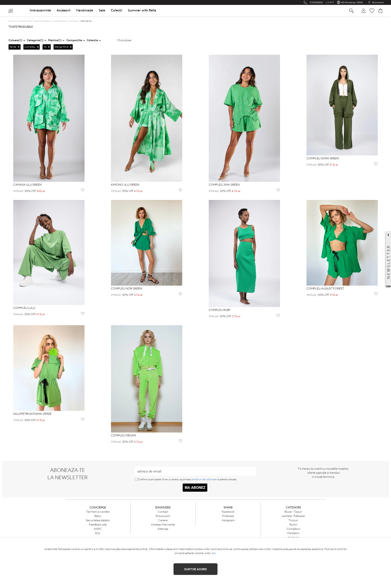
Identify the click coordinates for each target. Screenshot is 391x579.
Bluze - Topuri (293, 512)
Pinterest (228, 516)
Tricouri (293, 520)
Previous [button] (15, 118)
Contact (163, 512)
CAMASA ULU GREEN (27, 184)
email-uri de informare (204, 479)
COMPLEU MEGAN (123, 435)
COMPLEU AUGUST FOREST (325, 288)
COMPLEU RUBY (220, 310)
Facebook (228, 512)
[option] (48, 118)
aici (214, 553)
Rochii (293, 524)
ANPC (98, 529)
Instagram (228, 520)
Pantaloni (293, 533)
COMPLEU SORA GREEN (322, 158)
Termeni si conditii (98, 512)
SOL (98, 533)
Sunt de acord (195, 569)
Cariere (163, 520)
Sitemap (163, 529)
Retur (97, 516)
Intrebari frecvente (163, 524)
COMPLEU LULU (24, 308)
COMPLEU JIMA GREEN (224, 184)
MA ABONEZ (195, 487)
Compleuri (293, 529)
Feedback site (98, 524)
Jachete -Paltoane (293, 516)
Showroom (163, 516)
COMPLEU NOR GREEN (126, 288)
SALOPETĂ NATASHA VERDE (32, 414)
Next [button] (82, 118)
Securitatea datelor (98, 520)
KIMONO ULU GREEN (125, 184)
